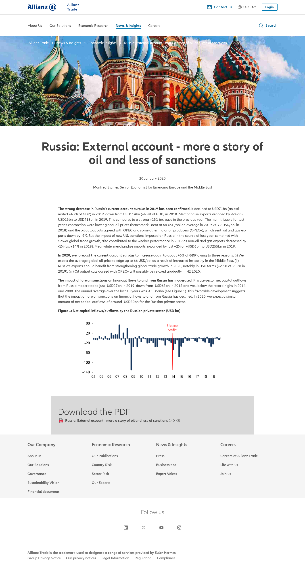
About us (34, 456)
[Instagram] (179, 527)
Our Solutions (60, 25)
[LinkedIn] (125, 527)
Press (160, 456)
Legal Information (115, 558)
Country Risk (102, 465)
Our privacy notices (81, 558)
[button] (268, 25)
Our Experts (101, 483)
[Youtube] (161, 527)
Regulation (143, 558)
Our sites (249, 7)
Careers (154, 25)
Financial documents (43, 492)
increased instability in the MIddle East (203, 261)
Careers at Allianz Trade (239, 456)
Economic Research (93, 25)
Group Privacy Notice (44, 558)
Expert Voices (166, 474)
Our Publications (105, 456)
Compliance (166, 558)
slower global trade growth (79, 241)
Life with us (229, 465)
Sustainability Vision (43, 483)
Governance (36, 474)
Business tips (166, 465)
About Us (35, 25)
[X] (143, 527)
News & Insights (128, 25)
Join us (225, 474)
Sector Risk (100, 474)
